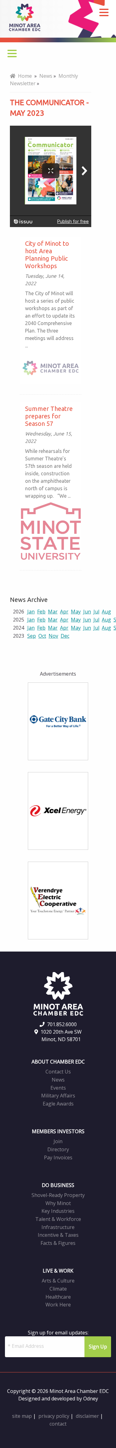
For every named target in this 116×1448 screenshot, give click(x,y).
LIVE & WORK (58, 1270)
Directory (58, 1149)
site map (22, 1416)
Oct (42, 635)
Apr (64, 611)
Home (23, 75)
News (58, 1079)
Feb (41, 611)
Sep (31, 635)
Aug (106, 611)
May (76, 611)
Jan (31, 611)
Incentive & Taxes (58, 1234)
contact (58, 1423)
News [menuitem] (45, 75)
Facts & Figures (58, 1243)
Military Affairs (58, 1095)
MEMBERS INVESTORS (58, 1131)
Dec (65, 635)
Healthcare (58, 1296)
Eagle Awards (58, 1103)
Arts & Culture (58, 1280)
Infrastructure (58, 1227)
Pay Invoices (58, 1157)
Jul (96, 611)
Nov (53, 635)
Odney (90, 1398)
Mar (53, 611)
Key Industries (58, 1211)
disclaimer (87, 1416)
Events (58, 1087)
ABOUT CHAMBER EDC (58, 1061)
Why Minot (58, 1203)
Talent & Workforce (58, 1219)
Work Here (58, 1304)
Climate (58, 1288)
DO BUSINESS (58, 1185)
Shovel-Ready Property (58, 1195)
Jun (87, 611)
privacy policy (53, 1416)
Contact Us (58, 1071)
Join (58, 1141)
